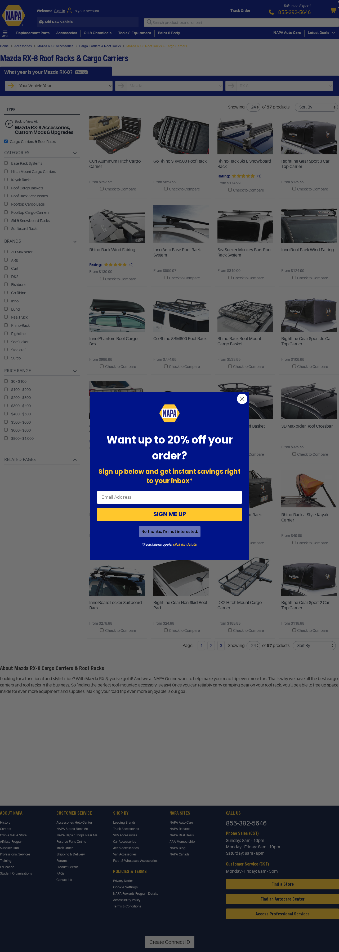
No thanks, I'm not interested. (169, 531)
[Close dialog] (242, 398)
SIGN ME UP (169, 514)
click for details (185, 544)
